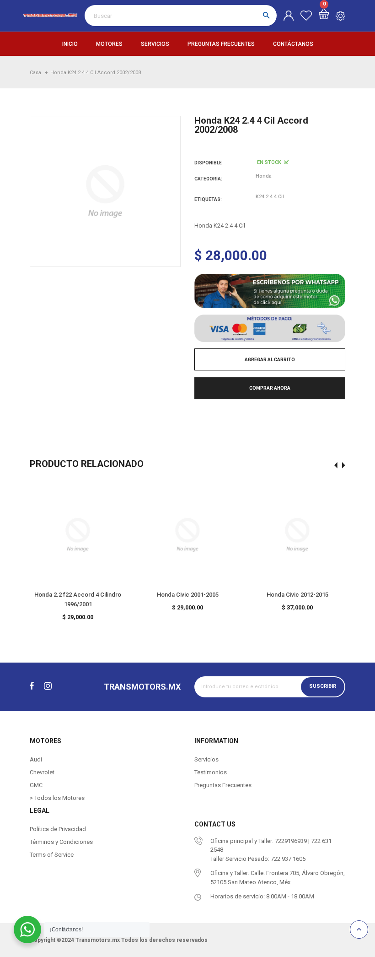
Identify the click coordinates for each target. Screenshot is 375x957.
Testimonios (210, 772)
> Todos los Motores (57, 797)
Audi (36, 759)
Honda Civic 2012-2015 (297, 594)
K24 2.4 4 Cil (270, 197)
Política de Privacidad (58, 829)
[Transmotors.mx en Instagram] (48, 686)
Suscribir (322, 686)
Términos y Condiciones (61, 841)
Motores (109, 44)
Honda (264, 176)
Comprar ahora (269, 388)
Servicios (155, 44)
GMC (36, 785)
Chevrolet (42, 772)
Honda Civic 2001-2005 (188, 594)
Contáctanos (293, 44)
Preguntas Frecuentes (221, 44)
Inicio (70, 44)
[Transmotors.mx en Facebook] (32, 686)
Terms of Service (52, 854)
